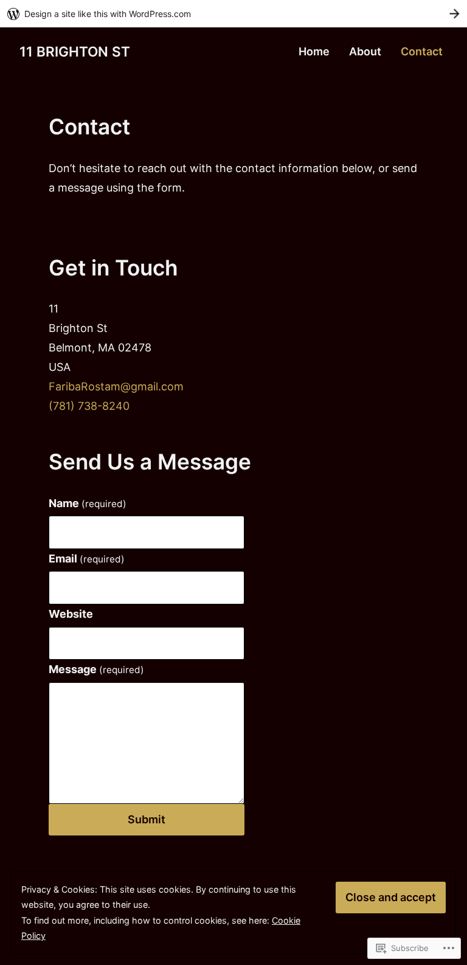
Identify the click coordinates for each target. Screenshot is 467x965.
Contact (422, 51)
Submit (146, 819)
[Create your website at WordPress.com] (233, 13)
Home (314, 51)
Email (87, 558)
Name (87, 503)
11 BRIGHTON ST (74, 51)
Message (96, 669)
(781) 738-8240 (89, 405)
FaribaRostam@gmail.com (116, 386)
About (365, 51)
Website (71, 613)
